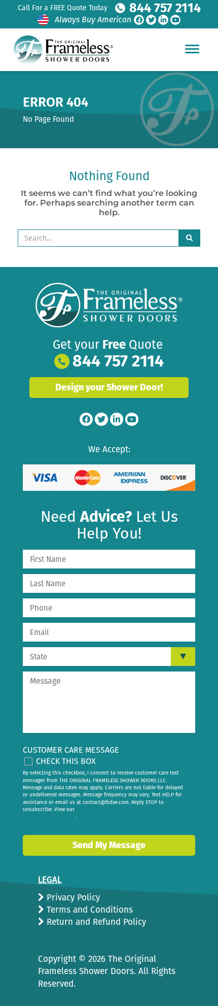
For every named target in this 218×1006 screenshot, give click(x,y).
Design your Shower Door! (109, 387)
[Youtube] (175, 20)
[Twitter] (151, 20)
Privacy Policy (72, 897)
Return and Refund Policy (95, 922)
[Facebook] (139, 20)
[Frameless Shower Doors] (109, 305)
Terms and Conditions (88, 909)
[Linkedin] (163, 20)
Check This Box (66, 761)
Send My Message (109, 845)
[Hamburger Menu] (192, 49)
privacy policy (59, 817)
